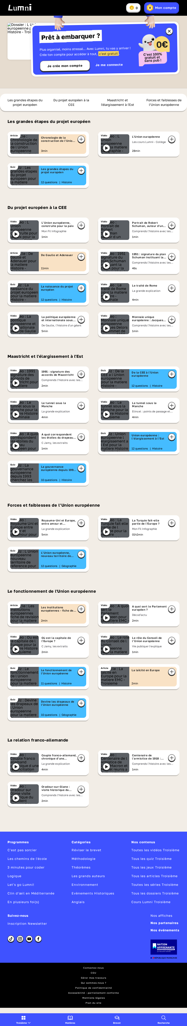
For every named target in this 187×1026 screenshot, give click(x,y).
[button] (23, 1019)
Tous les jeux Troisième (151, 867)
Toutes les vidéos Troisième (155, 850)
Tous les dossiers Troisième (155, 893)
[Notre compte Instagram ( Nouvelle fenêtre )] (20, 938)
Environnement (85, 884)
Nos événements (165, 930)
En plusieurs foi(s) (23, 902)
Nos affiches (161, 915)
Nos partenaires (165, 923)
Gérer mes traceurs (93, 978)
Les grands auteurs (88, 876)
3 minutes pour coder (26, 867)
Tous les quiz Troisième (151, 859)
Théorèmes (81, 867)
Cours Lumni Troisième (151, 902)
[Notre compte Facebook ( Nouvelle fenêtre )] (38, 938)
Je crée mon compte (65, 65)
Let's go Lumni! (21, 884)
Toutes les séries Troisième (154, 884)
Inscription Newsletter (27, 923)
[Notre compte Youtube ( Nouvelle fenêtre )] (29, 938)
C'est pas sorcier (22, 850)
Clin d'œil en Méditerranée (31, 893)
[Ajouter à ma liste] (81, 139)
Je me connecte (109, 65)
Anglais (78, 902)
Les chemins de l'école (27, 859)
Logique (14, 876)
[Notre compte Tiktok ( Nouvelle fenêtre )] (11, 938)
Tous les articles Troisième (154, 876)
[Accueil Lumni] (19, 7)
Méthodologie (84, 859)
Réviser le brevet (86, 850)
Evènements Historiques (93, 893)
